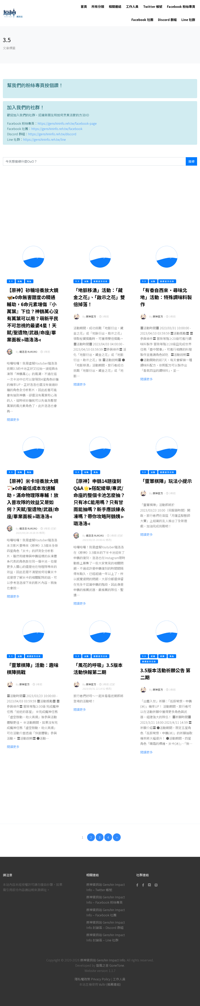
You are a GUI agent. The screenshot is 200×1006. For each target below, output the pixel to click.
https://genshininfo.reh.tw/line (44, 139)
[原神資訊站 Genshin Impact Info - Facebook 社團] (143, 884)
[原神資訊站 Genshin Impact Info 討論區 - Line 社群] (156, 884)
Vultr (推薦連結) (110, 984)
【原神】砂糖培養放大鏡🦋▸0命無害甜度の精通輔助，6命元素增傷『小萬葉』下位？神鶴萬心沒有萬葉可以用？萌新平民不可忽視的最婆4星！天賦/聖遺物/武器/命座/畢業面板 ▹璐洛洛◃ (32, 315)
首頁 (84, 6)
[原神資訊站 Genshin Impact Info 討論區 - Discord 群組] (149, 884)
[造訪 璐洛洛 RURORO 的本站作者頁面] (10, 354)
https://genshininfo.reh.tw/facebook (56, 128)
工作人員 (132, 6)
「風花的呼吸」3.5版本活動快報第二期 (98, 668)
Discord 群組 (167, 19)
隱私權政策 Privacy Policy (92, 979)
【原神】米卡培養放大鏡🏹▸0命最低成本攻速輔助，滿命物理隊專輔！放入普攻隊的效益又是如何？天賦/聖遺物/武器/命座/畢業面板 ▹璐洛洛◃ (33, 498)
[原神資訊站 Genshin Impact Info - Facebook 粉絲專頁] (138, 884)
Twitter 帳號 (152, 6)
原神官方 (91, 316)
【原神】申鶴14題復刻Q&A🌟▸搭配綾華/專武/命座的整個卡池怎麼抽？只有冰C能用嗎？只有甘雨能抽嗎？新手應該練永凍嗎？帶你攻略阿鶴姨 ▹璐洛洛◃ (99, 502)
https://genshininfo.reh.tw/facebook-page (67, 123)
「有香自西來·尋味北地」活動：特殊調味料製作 (166, 297)
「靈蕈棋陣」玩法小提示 (166, 480)
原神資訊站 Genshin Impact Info (102, 960)
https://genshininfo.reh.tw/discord (52, 134)
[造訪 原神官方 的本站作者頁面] (76, 319)
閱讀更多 (13, 419)
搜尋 (191, 161)
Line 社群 (188, 19)
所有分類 (98, 6)
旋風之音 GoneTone (110, 965)
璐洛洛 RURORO (28, 352)
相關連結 (115, 6)
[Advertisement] (100, 202)
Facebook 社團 (142, 19)
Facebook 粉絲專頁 (181, 6)
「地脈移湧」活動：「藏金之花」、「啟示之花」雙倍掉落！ (99, 297)
